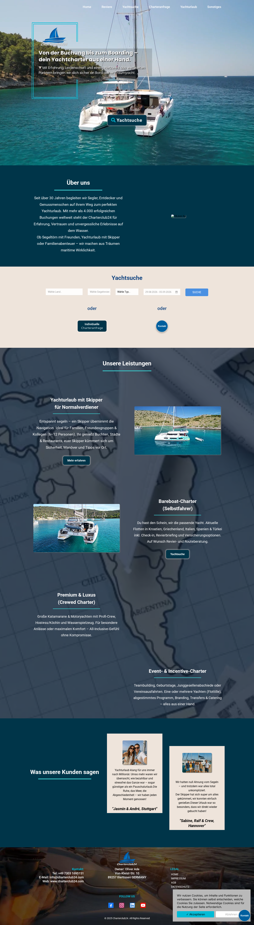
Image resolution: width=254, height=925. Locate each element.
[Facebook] (111, 905)
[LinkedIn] (132, 905)
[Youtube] (143, 905)
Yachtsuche (131, 7)
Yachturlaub (188, 7)
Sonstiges (214, 7)
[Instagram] (121, 905)
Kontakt (162, 326)
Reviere (107, 7)
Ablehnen (231, 914)
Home (87, 7)
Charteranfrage (159, 7)
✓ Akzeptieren (195, 914)
